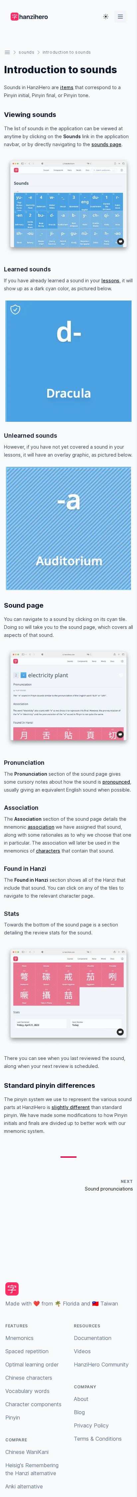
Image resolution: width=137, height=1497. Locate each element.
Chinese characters (28, 1377)
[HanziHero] (30, 17)
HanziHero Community (101, 1364)
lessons (110, 280)
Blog (79, 1412)
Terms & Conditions (98, 1438)
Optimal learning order (32, 1364)
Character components (33, 1404)
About (81, 1399)
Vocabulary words (27, 1391)
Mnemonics (19, 1338)
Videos (82, 1351)
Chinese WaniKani (27, 1452)
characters (48, 851)
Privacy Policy (91, 1425)
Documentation (92, 1338)
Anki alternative (24, 1486)
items (66, 87)
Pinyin (12, 1417)
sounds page (106, 144)
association (41, 827)
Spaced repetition (27, 1351)
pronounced (116, 782)
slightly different (71, 1107)
